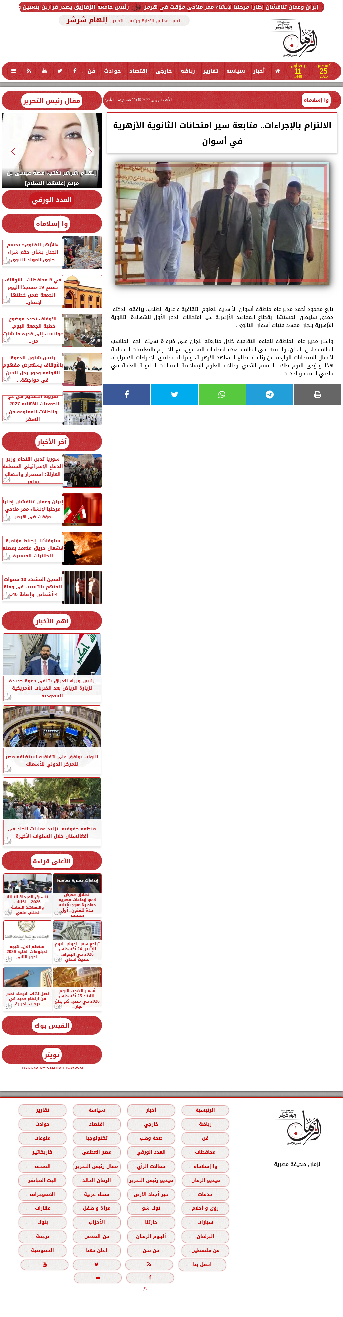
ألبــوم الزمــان (151, 1236)
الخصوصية (42, 1250)
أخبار (259, 71)
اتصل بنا (202, 1264)
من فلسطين (205, 1250)
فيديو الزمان (205, 1180)
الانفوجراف (42, 1194)
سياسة (235, 71)
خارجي (164, 71)
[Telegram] (269, 394)
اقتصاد (138, 71)
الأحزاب (97, 1222)
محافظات (205, 1152)
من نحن (151, 1250)
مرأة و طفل (97, 1208)
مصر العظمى (97, 1152)
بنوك (42, 1222)
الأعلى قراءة (52, 861)
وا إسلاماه (316, 100)
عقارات (42, 1208)
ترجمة (42, 1236)
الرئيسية (205, 1110)
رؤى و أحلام (205, 1208)
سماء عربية (96, 1194)
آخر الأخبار (52, 442)
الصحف (43, 1166)
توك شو (151, 1208)
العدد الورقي (52, 200)
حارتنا (151, 1222)
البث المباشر (42, 1180)
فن (91, 71)
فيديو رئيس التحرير (151, 1180)
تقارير (210, 71)
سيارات (205, 1222)
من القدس (96, 1236)
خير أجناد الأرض (151, 1194)
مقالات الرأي (151, 1166)
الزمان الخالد (96, 1180)
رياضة (188, 71)
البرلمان (205, 1236)
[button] (90, 151)
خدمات (205, 1194)
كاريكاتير (42, 1152)
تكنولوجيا (97, 1138)
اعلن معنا (96, 1250)
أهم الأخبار (52, 621)
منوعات (42, 1138)
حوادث (112, 71)
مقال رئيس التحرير (51, 101)
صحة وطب (151, 1138)
